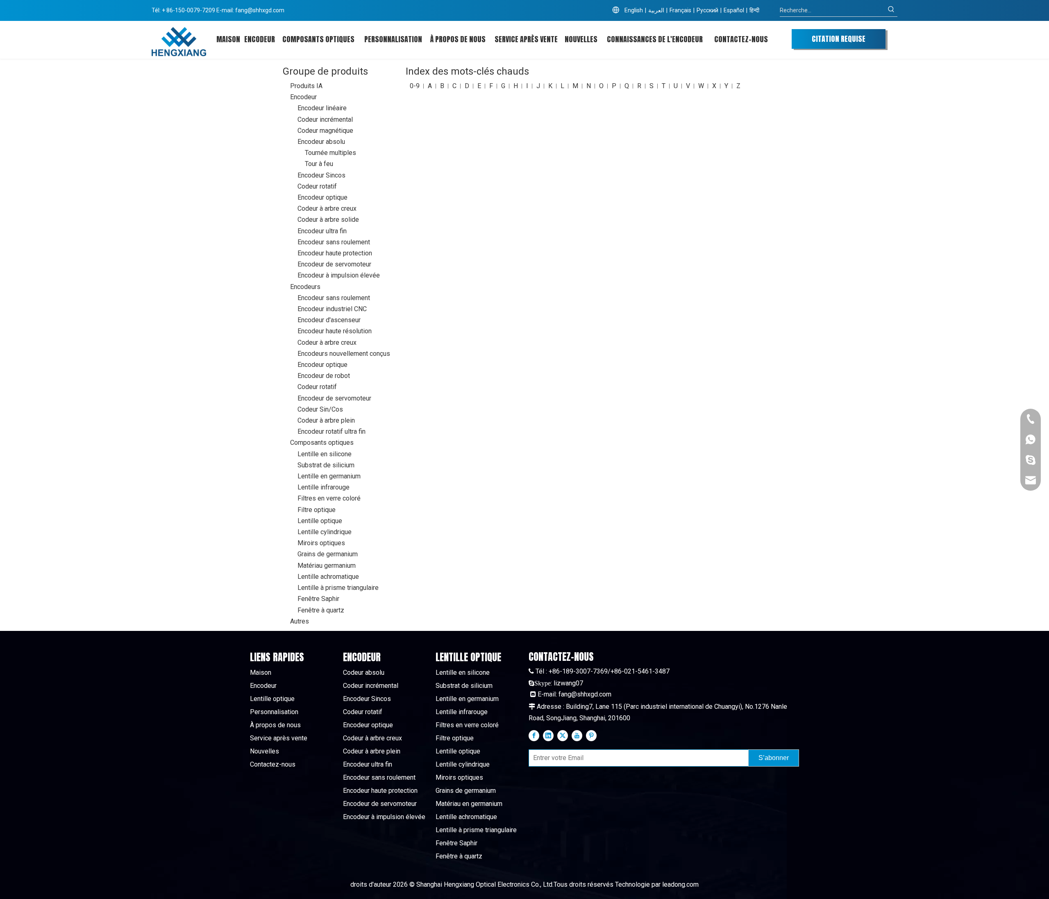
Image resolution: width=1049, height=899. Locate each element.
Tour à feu (319, 164)
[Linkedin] (548, 735)
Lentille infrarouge (323, 487)
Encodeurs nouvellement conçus (343, 353)
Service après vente (278, 738)
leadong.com (680, 884)
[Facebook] (534, 735)
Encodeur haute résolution (334, 331)
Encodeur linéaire (322, 108)
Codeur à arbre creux (326, 208)
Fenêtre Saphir (318, 599)
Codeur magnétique (325, 130)
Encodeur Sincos (321, 175)
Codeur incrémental (325, 119)
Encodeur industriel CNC (332, 309)
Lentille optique (319, 521)
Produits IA (306, 86)
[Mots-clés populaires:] (891, 10)
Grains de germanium (327, 554)
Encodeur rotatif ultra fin (331, 431)
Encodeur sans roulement (333, 242)
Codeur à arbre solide (328, 219)
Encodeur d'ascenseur (329, 320)
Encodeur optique (322, 197)
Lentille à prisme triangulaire (338, 588)
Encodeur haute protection (334, 253)
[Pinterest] (591, 735)
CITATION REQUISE (838, 38)
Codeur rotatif (317, 186)
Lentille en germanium (329, 476)
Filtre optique (316, 510)
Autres (299, 621)
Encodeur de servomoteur (334, 264)
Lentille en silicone (324, 454)
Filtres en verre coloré (329, 498)
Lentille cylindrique (324, 532)
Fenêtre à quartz (320, 610)
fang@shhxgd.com (259, 10)
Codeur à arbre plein (326, 420)
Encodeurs (305, 287)
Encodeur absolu (321, 142)
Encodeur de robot (323, 376)
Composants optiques (322, 442)
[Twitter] (562, 735)
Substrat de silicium (325, 465)
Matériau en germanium (469, 804)
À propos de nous (275, 725)
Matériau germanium (326, 565)
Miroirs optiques (321, 543)
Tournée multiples (330, 153)
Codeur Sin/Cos (320, 409)
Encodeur (303, 97)
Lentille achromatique (328, 576)
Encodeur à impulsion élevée (338, 275)
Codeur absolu (363, 672)
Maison (260, 672)
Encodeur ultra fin (322, 231)
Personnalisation (274, 712)
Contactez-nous (272, 764)
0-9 (415, 86)
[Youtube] (577, 735)
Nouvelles (264, 751)
